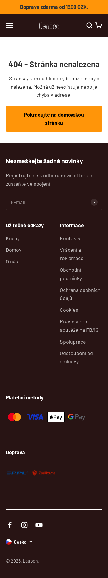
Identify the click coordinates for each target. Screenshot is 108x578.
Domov (14, 250)
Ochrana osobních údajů (80, 294)
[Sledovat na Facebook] (10, 525)
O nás (12, 261)
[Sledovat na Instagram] (24, 525)
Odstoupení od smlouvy (76, 357)
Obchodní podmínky (71, 274)
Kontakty (70, 238)
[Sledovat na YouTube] (39, 525)
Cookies (69, 310)
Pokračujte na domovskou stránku (54, 118)
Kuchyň (14, 238)
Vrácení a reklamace (72, 254)
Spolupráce (73, 341)
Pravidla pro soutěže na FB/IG (79, 325)
